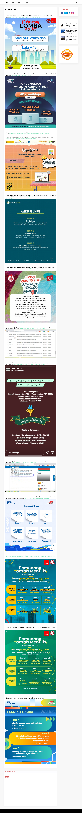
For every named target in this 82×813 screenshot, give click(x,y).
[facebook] (62, 13)
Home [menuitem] (7, 2)
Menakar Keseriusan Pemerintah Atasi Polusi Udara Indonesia (22, 629)
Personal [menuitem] (26, 2)
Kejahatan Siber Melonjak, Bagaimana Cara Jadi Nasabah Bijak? (33, 328)
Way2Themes (45, 811)
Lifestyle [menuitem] (19, 2)
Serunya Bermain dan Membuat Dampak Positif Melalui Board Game (21, 138)
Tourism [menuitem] (13, 2)
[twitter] (65, 13)
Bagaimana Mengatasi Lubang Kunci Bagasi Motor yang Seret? (71, 32)
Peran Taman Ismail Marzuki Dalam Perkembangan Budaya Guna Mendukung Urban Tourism (29, 133)
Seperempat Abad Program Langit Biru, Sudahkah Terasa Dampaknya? (24, 17)
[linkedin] (68, 13)
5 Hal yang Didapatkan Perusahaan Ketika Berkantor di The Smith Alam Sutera (71, 38)
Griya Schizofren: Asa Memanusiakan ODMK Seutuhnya (37, 498)
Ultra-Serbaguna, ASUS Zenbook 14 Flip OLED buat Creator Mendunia (29, 364)
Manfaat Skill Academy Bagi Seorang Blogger (21, 75)
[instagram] (72, 13)
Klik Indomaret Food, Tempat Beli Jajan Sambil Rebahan (24, 462)
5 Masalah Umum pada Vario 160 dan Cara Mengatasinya (71, 25)
